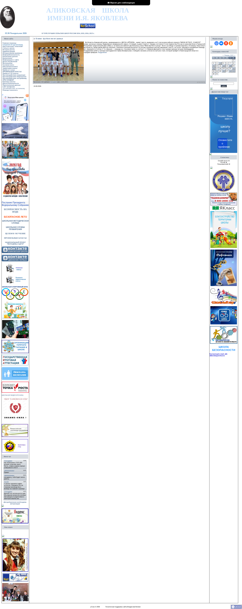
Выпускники (7, 58)
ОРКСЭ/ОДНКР (8, 80)
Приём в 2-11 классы (10, 73)
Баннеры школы (9, 82)
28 (230, 71)
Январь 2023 (228, 55)
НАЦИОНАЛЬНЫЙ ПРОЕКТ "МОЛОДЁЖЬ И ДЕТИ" (15, 243)
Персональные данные (11, 85)
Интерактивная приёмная (12, 53)
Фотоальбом (7, 63)
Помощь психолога (10, 90)
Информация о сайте (11, 60)
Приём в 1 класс (9, 70)
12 (223, 66)
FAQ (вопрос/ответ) (10, 66)
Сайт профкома (9, 87)
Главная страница (9, 43)
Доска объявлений (10, 61)
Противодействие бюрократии (14, 76)
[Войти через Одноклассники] (231, 43)
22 (234, 68)
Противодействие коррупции (14, 75)
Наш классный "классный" (13, 46)
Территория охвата (10, 68)
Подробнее (102, 52)
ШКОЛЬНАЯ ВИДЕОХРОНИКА (12, 395)
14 (230, 66)
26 (223, 71)
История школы (9, 50)
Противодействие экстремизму (15, 78)
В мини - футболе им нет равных (49, 39)
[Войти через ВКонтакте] (221, 43)
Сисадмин (53, 82)
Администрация (9, 51)
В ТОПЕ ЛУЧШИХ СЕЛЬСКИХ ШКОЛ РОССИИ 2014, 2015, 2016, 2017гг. (68, 33)
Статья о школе (8, 48)
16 (213, 68)
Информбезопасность (11, 55)
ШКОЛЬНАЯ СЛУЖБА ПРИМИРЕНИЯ (15, 228)
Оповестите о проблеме (222, 143)
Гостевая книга (8, 65)
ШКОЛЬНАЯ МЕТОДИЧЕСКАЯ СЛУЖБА (15, 222)
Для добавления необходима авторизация (15, 503)
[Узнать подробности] (15, 382)
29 (234, 71)
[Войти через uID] (216, 43)
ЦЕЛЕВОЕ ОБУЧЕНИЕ (15, 233)
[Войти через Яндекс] (226, 43)
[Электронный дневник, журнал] (87, 24)
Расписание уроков (10, 56)
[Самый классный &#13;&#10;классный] (15, 584)
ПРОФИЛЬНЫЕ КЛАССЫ (12, 71)
